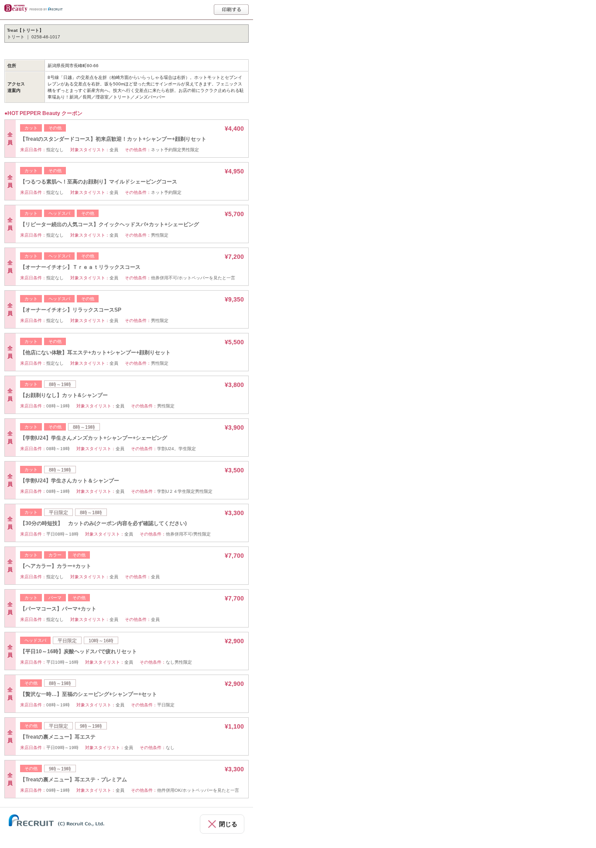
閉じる (228, 824)
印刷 (231, 9)
